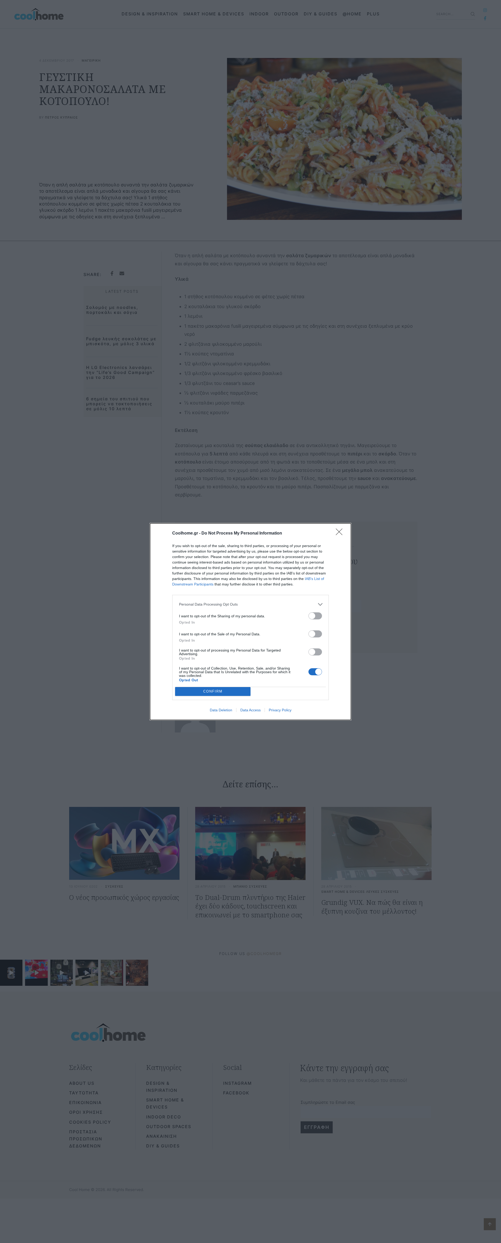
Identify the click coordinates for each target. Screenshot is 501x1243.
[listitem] (250, 604)
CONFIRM (213, 691)
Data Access (250, 710)
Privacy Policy (280, 710)
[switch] (315, 615)
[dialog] (250, 621)
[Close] (341, 533)
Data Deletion (221, 710)
